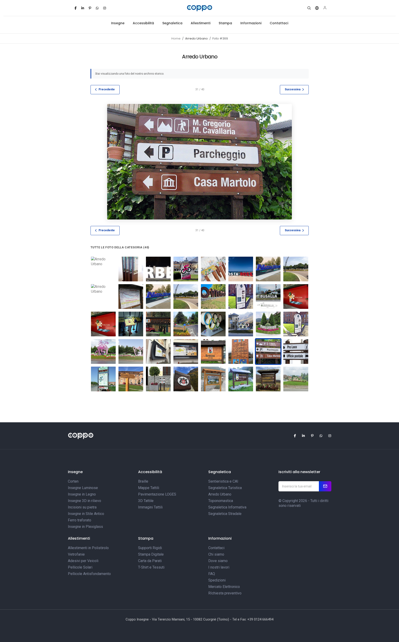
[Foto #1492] (240, 269)
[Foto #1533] (268, 296)
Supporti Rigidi (150, 548)
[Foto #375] (240, 351)
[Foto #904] (185, 324)
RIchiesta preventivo (225, 593)
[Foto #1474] (158, 269)
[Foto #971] (295, 324)
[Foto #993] (268, 379)
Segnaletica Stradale (225, 513)
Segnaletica (172, 23)
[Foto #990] (185, 379)
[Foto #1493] (268, 269)
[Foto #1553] (295, 296)
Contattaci (279, 23)
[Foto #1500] (213, 296)
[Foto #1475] (185, 269)
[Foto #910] (103, 351)
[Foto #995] (130, 379)
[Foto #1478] (213, 269)
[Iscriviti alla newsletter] (325, 486)
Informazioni (250, 23)
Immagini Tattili (150, 507)
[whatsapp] (97, 8)
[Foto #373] (158, 324)
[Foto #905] (213, 324)
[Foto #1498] (185, 296)
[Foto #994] (240, 379)
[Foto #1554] (103, 324)
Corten (73, 481)
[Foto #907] (240, 324)
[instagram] (104, 8)
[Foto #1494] (295, 269)
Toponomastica (220, 501)
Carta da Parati (150, 561)
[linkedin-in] (82, 8)
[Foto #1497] (158, 296)
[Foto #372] (103, 379)
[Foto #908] (268, 324)
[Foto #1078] (295, 379)
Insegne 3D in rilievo (84, 501)
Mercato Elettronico (224, 586)
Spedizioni (217, 580)
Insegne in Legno (82, 494)
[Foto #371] (295, 351)
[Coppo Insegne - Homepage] (199, 8)
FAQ (211, 574)
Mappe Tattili (148, 488)
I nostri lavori (218, 567)
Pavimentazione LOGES (157, 494)
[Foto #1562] (130, 324)
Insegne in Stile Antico (86, 513)
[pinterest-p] (90, 8)
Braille (143, 481)
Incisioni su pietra (82, 507)
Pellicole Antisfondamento (89, 574)
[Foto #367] (213, 351)
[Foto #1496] (103, 269)
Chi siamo (216, 554)
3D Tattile (146, 501)
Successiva (292, 89)
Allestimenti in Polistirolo (88, 548)
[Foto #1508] (240, 296)
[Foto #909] (130, 351)
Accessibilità (143, 23)
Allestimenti (200, 23)
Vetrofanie (76, 554)
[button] (309, 8)
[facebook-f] (75, 8)
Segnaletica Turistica (225, 488)
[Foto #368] (130, 296)
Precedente (107, 89)
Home (176, 38)
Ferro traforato (79, 520)
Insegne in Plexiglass (85, 526)
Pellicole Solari (80, 567)
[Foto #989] (213, 379)
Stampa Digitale (151, 554)
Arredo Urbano (219, 494)
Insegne (117, 23)
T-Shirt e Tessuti (151, 567)
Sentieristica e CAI (223, 481)
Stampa (225, 23)
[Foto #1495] (103, 296)
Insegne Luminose (83, 488)
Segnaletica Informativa (227, 507)
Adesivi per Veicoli (83, 561)
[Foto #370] (158, 379)
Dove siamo (218, 561)
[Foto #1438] (130, 269)
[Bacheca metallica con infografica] (158, 351)
